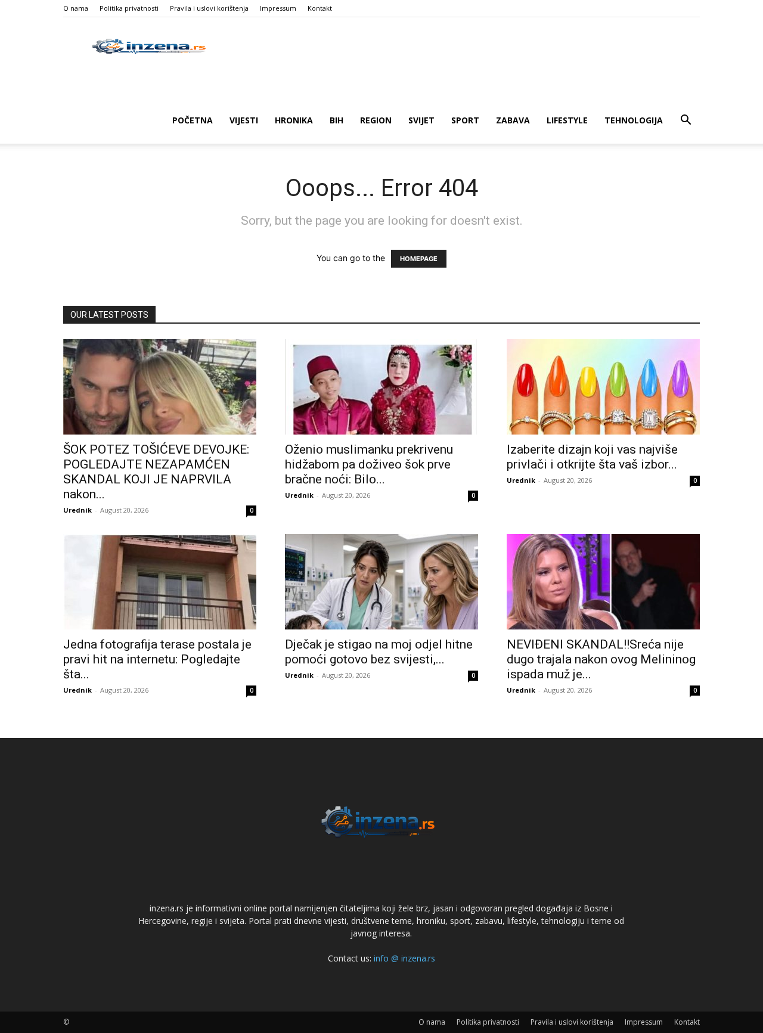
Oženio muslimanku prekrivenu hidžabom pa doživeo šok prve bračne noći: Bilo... (369, 464)
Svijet (421, 120)
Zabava (513, 120)
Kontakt (320, 8)
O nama (75, 8)
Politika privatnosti (129, 8)
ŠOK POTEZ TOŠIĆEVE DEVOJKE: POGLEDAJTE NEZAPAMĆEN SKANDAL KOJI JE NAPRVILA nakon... (156, 471)
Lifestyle (567, 120)
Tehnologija (633, 120)
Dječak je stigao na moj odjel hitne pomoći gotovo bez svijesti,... (379, 651)
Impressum (278, 8)
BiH (336, 120)
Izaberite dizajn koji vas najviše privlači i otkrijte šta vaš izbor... (592, 456)
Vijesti (243, 120)
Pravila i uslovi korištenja (209, 8)
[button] (685, 121)
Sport (465, 120)
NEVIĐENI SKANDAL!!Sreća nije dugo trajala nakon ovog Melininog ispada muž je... (601, 659)
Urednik (77, 509)
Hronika (294, 120)
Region (376, 120)
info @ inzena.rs (404, 958)
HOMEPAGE (419, 259)
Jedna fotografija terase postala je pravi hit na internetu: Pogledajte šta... (157, 659)
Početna (192, 120)
